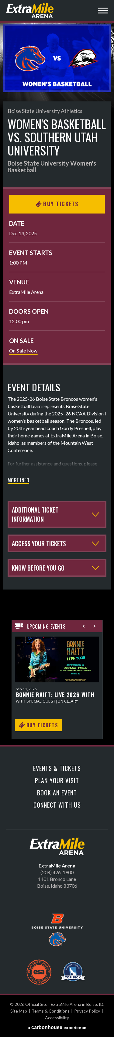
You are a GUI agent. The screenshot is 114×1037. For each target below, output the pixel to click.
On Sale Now (23, 350)
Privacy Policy (87, 1010)
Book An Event (57, 792)
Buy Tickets (60, 204)
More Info (18, 481)
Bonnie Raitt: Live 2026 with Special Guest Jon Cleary (55, 698)
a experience (57, 1027)
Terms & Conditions (51, 1010)
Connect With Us (57, 804)
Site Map (18, 1010)
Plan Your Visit (57, 780)
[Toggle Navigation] (103, 11)
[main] (57, 384)
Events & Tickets (57, 768)
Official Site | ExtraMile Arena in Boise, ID (30, 10)
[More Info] (57, 663)
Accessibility (57, 1017)
